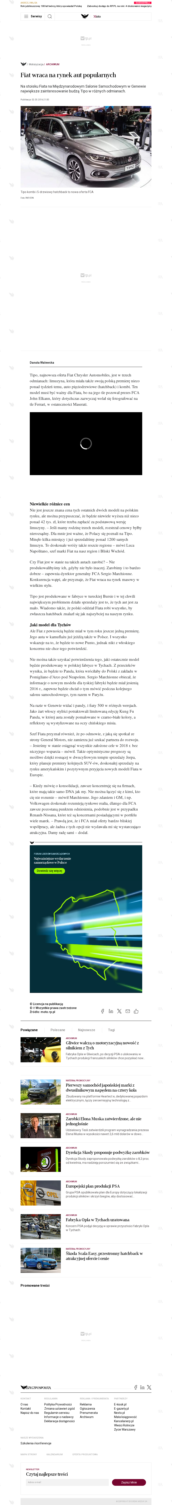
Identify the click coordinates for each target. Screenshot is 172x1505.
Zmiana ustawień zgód (59, 1408)
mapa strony (29, 1454)
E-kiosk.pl (120, 1404)
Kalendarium (55, 1454)
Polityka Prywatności (58, 1404)
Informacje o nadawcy (59, 1417)
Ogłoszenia (87, 1408)
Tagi (111, 1030)
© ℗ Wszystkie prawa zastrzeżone (53, 1008)
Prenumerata (89, 1412)
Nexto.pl (119, 1412)
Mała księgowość (125, 1417)
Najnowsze (86, 1030)
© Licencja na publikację (46, 1004)
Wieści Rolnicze (124, 1425)
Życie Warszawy (125, 1429)
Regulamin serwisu (56, 1412)
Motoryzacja (36, 64)
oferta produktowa (85, 1454)
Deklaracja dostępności (59, 1421)
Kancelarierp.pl (124, 1421)
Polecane (58, 1030)
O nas (24, 1404)
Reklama (86, 1404)
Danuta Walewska (42, 362)
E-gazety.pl (121, 1408)
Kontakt (26, 1408)
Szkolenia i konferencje (36, 1443)
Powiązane (29, 1030)
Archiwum (52, 64)
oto (97, 16)
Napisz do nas (30, 1412)
